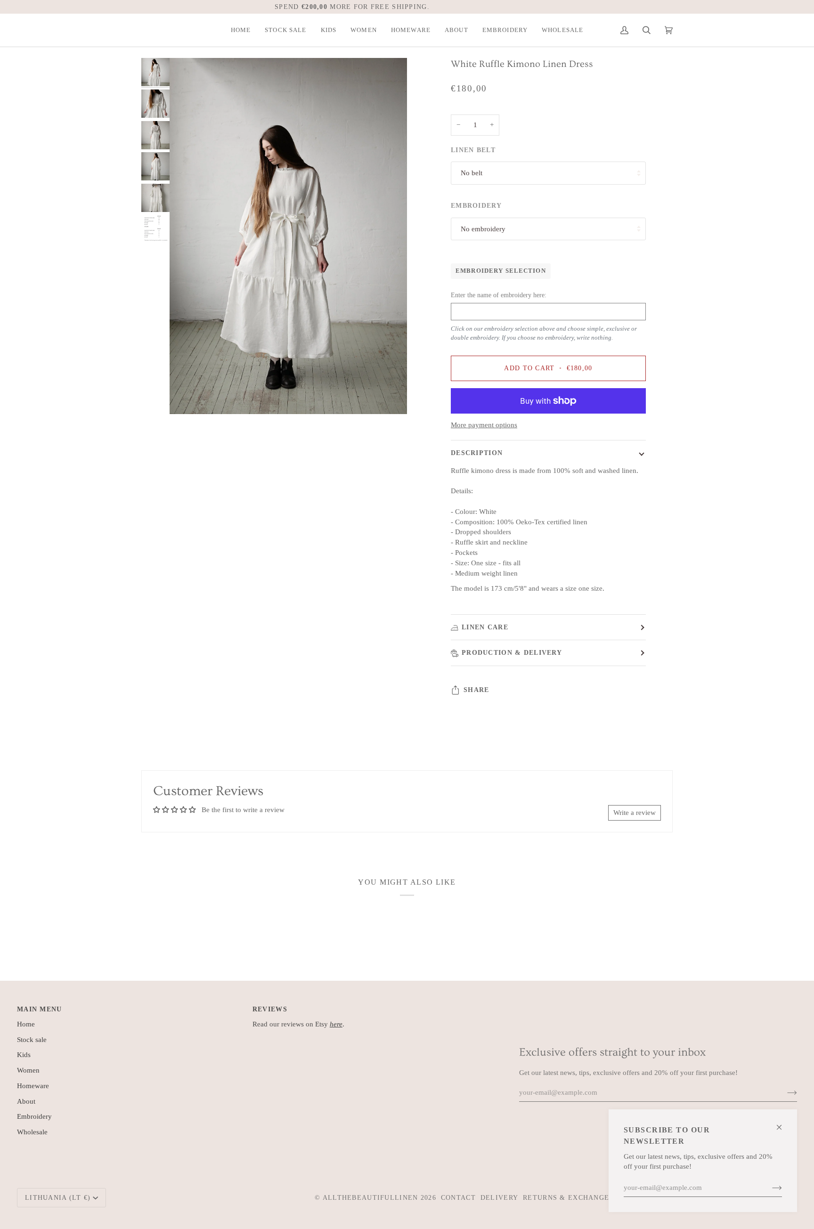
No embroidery (483, 229)
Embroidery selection (501, 271)
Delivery (499, 1197)
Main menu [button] (39, 1009)
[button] (285, 30)
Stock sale (32, 1039)
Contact (458, 1197)
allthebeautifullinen (370, 1197)
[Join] (769, 1188)
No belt (471, 173)
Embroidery (34, 1116)
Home (26, 1024)
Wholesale (32, 1132)
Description (477, 452)
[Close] (783, 1123)
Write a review (634, 812)
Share (476, 689)
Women (28, 1070)
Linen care (485, 627)
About (26, 1101)
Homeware (33, 1086)
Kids (24, 1054)
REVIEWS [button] (269, 1009)
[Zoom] (288, 236)
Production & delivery (512, 652)
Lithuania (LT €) (58, 1197)
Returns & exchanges (568, 1197)
